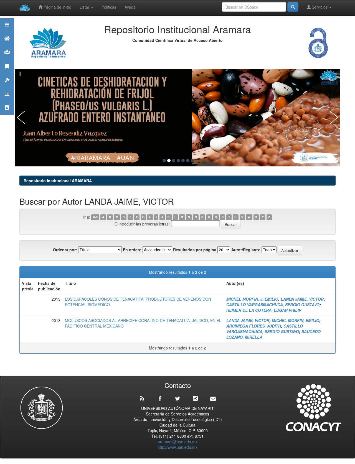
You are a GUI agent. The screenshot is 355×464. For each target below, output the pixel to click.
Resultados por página (194, 249)
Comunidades (7, 59)
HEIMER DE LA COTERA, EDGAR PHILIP (263, 310)
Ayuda (130, 7)
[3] (173, 160)
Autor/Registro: (245, 249)
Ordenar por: (65, 249)
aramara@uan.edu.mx (177, 441)
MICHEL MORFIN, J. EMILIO (252, 299)
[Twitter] (177, 398)
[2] (169, 160)
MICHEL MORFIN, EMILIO (295, 320)
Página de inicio (56, 7)
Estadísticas (7, 100)
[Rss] (142, 398)
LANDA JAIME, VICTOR (302, 299)
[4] (178, 160)
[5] (183, 160)
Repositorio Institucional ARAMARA (58, 180)
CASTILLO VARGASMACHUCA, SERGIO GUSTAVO (273, 304)
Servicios (320, 7)
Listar (85, 7)
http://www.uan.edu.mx (177, 447)
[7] (192, 160)
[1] (164, 160)
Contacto (7, 114)
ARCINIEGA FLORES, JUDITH (253, 326)
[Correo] (213, 398)
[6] (187, 160)
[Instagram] (195, 398)
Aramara (7, 45)
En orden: (132, 249)
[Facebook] (160, 398)
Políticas (109, 7)
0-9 (95, 217)
